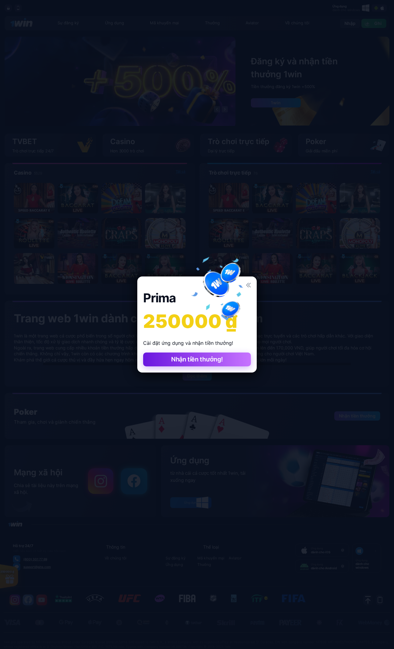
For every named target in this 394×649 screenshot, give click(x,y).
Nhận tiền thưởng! (197, 359)
